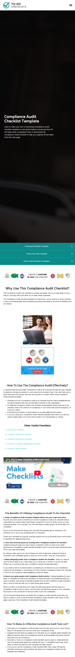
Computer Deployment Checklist (19, 434)
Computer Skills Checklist (16, 448)
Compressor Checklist (15, 430)
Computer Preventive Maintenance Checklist (23, 444)
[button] (71, 5)
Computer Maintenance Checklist (19, 439)
